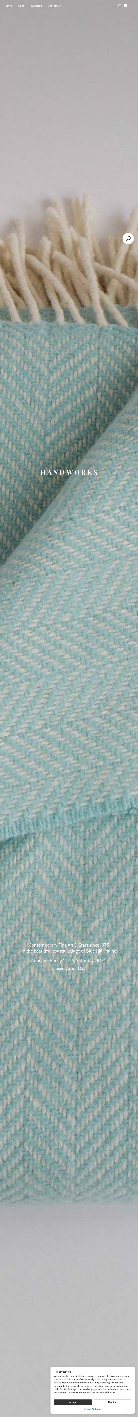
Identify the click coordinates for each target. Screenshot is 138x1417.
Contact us (54, 5)
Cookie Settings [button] (92, 1409)
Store (8, 5)
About (22, 5)
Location (36, 5)
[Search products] (128, 238)
